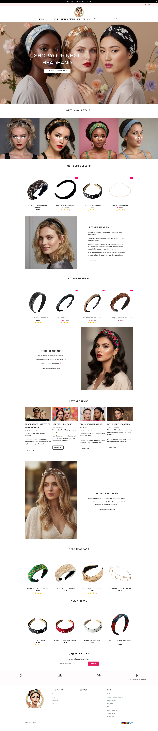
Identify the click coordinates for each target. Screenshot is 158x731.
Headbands (42, 19)
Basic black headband (65, 189)
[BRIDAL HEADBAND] (51, 500)
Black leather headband (38, 302)
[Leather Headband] (51, 242)
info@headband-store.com (86, 694)
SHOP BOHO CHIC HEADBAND (51, 368)
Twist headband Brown (93, 302)
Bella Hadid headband (118, 424)
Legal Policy (110, 703)
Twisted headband (65, 302)
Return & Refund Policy (112, 710)
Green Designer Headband (38, 573)
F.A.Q (53, 697)
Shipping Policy (110, 716)
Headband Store (32, 723)
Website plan (55, 694)
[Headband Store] (79, 11)
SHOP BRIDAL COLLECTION (107, 509)
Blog (53, 703)
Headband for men (68, 19)
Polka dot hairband (93, 189)
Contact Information (111, 700)
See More (93, 260)
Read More (30, 451)
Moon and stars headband (120, 573)
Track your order (83, 19)
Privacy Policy (110, 707)
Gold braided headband (65, 573)
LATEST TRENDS (79, 401)
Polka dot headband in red (65, 624)
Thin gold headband (120, 189)
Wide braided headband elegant (38, 189)
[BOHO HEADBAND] (107, 358)
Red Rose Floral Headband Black (120, 624)
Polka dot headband (93, 624)
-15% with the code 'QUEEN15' (57, 70)
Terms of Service (111, 713)
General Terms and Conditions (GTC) (115, 697)
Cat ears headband (62, 424)
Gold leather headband (93, 573)
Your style (54, 19)
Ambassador (55, 700)
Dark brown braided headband (120, 302)
